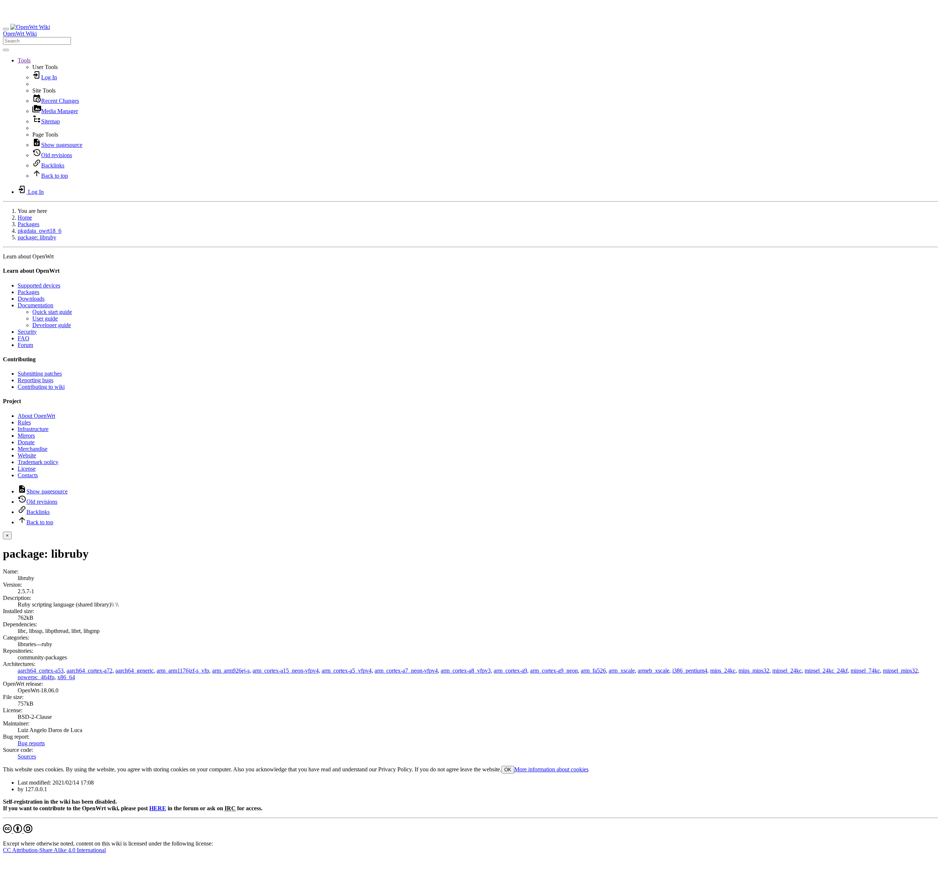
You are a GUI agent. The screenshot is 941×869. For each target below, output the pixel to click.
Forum (25, 345)
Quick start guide (52, 312)
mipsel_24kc (787, 670)
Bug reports (31, 743)
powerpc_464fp (36, 677)
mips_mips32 (753, 670)
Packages (28, 224)
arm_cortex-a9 (510, 670)
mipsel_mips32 (900, 670)
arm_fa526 (593, 670)
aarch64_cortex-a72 (89, 670)
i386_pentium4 (689, 670)
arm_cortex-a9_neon (554, 670)
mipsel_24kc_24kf (826, 670)
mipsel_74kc (865, 670)
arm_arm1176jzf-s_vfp (183, 670)
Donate (26, 442)
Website (27, 455)
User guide (45, 318)
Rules (24, 422)
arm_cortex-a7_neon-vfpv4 (406, 670)
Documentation (35, 305)
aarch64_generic (134, 670)
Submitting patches (40, 373)
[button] (24, 60)
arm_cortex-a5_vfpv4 (347, 670)
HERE (157, 808)
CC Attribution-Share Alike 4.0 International (54, 850)
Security (27, 332)
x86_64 (66, 677)
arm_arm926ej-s (231, 670)
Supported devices (39, 285)
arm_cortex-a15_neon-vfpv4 (286, 670)
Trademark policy (38, 462)
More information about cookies (551, 769)
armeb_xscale (653, 670)
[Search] (6, 50)
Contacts (28, 475)
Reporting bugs (35, 380)
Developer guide (51, 325)
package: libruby (37, 237)
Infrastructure (33, 429)
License (27, 469)
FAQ (23, 338)
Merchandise (32, 449)
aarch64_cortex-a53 (41, 670)
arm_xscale (622, 670)
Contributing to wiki (41, 387)
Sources (27, 756)
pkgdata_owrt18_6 (39, 231)
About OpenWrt (36, 416)
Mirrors (26, 435)
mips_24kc (723, 670)
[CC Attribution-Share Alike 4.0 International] (17, 831)
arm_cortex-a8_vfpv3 (466, 670)
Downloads (31, 299)
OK (507, 769)
